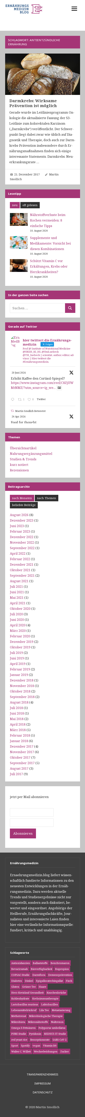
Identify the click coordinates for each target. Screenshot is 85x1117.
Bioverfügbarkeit (41, 969)
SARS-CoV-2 (59, 1039)
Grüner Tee (29, 986)
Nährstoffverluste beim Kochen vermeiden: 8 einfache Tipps (47, 220)
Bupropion (62, 969)
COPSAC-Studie (20, 975)
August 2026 (19, 515)
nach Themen (46, 498)
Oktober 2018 (20, 691)
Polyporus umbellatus (52, 1028)
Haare (42, 986)
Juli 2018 (16, 708)
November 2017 (22, 752)
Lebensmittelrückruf (23, 1010)
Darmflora (38, 975)
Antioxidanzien (20, 963)
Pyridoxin (35, 1033)
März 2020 (18, 630)
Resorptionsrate (40, 1039)
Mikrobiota (18, 1022)
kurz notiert (19, 465)
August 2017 (19, 768)
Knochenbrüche (56, 992)
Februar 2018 (20, 735)
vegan (36, 1045)
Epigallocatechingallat (49, 981)
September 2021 (22, 575)
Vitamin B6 (49, 1045)
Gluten (15, 986)
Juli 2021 (16, 586)
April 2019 (18, 664)
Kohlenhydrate (20, 998)
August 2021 (19, 581)
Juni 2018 (17, 713)
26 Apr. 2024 (19, 416)
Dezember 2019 (21, 642)
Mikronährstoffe (38, 1022)
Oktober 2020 (20, 608)
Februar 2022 (20, 559)
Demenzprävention (60, 975)
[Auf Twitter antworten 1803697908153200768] (13, 400)
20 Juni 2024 (19, 372)
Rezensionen (19, 470)
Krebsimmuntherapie (45, 998)
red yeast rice (19, 1039)
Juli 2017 (16, 774)
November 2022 (22, 542)
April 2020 (18, 625)
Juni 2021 (17, 592)
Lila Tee (44, 1010)
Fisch (69, 981)
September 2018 (22, 697)
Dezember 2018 (21, 680)
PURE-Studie (18, 1033)
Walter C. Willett (21, 1051)
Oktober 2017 (20, 757)
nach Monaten (22, 498)
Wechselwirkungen (45, 1051)
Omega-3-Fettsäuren (23, 1028)
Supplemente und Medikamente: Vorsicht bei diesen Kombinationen (50, 243)
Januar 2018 (19, 741)
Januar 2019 (19, 675)
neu (15, 205)
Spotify (25, 1045)
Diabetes (16, 981)
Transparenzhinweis (42, 1074)
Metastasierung (61, 1010)
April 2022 (18, 553)
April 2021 (18, 603)
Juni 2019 (17, 658)
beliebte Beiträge (24, 505)
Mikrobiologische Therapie (46, 1016)
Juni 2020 (17, 619)
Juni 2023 (17, 526)
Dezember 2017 (21, 746)
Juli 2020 (16, 614)
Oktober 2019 (20, 647)
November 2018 (22, 686)
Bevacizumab (19, 969)
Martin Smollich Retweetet (30, 411)
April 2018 (18, 724)
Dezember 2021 (21, 564)
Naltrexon (57, 1022)
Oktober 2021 (20, 570)
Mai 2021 (17, 597)
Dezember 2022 (21, 537)
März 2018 (18, 730)
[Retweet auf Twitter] (12, 410)
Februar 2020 (20, 636)
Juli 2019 (16, 653)
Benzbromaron (60, 963)
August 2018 (19, 702)
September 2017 (22, 763)
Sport (14, 1045)
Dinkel (29, 981)
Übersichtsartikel (23, 448)
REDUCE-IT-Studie (55, 1033)
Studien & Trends (23, 459)
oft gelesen (30, 205)
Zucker (64, 1051)
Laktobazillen (49, 1004)
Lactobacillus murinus (24, 1004)
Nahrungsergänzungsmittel (31, 453)
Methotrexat (18, 1016)
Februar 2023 (20, 531)
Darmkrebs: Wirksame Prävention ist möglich (33, 103)
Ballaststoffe (40, 963)
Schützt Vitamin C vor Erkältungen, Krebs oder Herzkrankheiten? (49, 266)
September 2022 (22, 548)
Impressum (42, 1083)
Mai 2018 (17, 719)
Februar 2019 (20, 669)
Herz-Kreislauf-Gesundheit (27, 992)
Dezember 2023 (21, 520)
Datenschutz (43, 1092)
